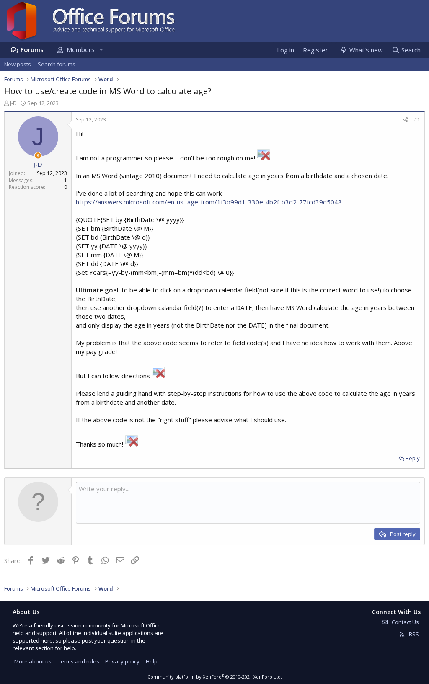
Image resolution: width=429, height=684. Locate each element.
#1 (417, 119)
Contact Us (404, 622)
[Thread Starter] (38, 155)
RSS (413, 634)
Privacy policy (122, 661)
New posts (17, 64)
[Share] (406, 120)
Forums (32, 49)
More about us (33, 661)
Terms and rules (78, 661)
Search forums (56, 64)
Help (152, 661)
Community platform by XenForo (214, 677)
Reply (413, 458)
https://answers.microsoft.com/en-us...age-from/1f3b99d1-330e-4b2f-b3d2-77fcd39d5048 (209, 202)
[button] (101, 49)
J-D (13, 103)
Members (81, 49)
